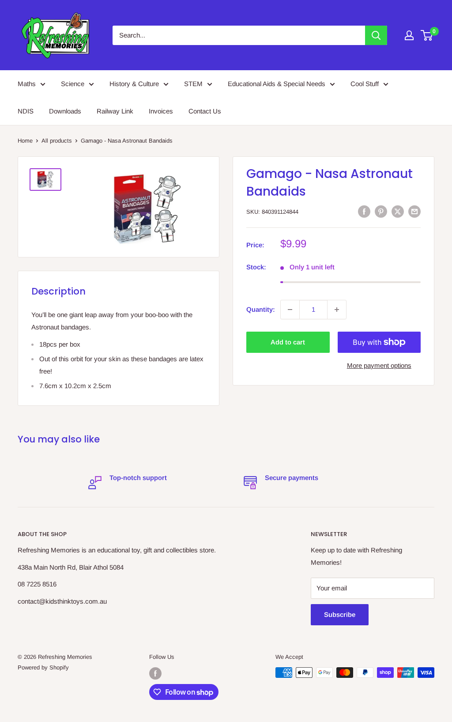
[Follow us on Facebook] (155, 673)
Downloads (65, 111)
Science (72, 83)
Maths (27, 83)
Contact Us (204, 111)
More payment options (379, 365)
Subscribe (339, 614)
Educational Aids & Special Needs (276, 83)
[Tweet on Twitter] (398, 211)
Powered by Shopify (43, 667)
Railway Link (115, 111)
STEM (193, 83)
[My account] (409, 35)
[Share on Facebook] (364, 211)
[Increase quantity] (337, 309)
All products (56, 140)
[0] (427, 35)
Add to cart (288, 342)
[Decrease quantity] (290, 309)
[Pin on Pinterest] (381, 211)
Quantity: (260, 309)
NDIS (26, 111)
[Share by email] (414, 211)
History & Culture (134, 83)
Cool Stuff (364, 83)
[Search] (376, 35)
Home (25, 140)
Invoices (161, 111)
